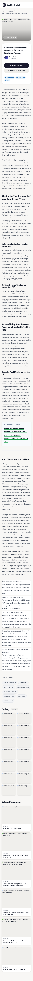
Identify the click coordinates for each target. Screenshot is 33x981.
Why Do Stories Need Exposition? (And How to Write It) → (16, 438)
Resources (10, 11)
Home (3, 11)
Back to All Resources (17, 71)
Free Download (17, 65)
